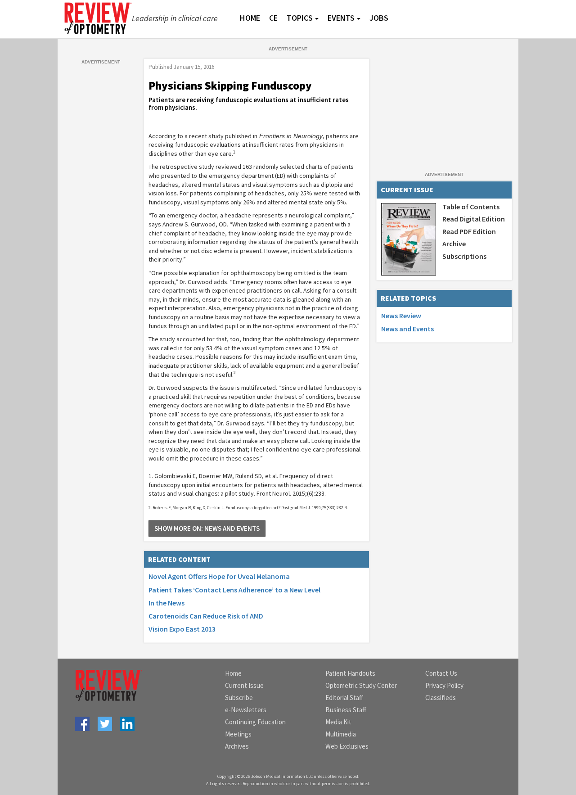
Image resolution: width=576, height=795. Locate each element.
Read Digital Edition (473, 218)
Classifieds (440, 697)
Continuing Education (255, 722)
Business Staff (345, 710)
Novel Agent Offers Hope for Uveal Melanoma (219, 576)
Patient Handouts (350, 673)
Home (233, 673)
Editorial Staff (344, 697)
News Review (401, 315)
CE (273, 18)
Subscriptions (464, 256)
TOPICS (300, 18)
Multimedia (340, 734)
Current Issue (244, 685)
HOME (250, 18)
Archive (454, 243)
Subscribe (239, 697)
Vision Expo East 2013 (182, 628)
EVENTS (341, 18)
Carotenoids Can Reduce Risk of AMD (205, 615)
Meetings (238, 734)
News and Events (407, 328)
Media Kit (338, 722)
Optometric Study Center (361, 685)
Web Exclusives (347, 746)
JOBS (378, 18)
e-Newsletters (245, 710)
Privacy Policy (444, 685)
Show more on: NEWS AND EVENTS (207, 528)
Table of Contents (471, 206)
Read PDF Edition (469, 231)
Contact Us (441, 673)
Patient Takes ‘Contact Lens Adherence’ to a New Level (234, 589)
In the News (166, 602)
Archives (237, 746)
